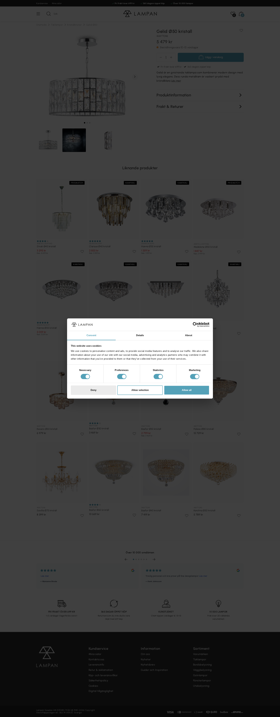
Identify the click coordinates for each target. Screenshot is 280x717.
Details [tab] (140, 335)
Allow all (187, 390)
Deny (93, 390)
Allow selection (140, 390)
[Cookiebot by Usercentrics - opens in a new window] (195, 324)
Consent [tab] (91, 335)
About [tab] (188, 335)
